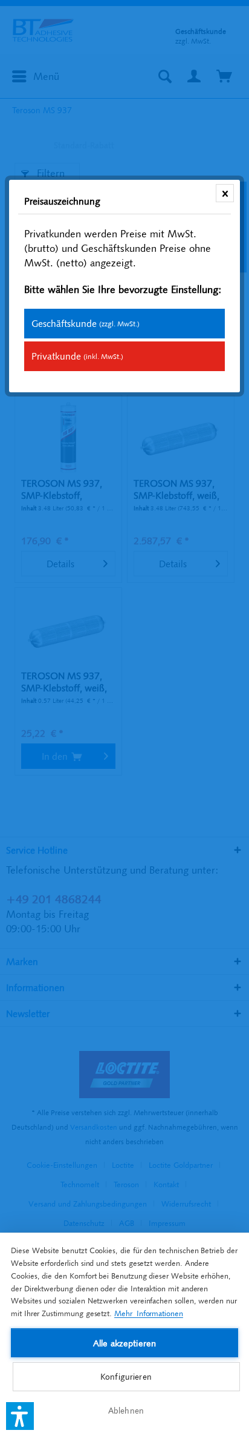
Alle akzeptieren (124, 1343)
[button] (20, 1416)
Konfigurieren (126, 1376)
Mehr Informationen (148, 1313)
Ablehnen (126, 1410)
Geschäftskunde (85, 323)
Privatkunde (77, 356)
